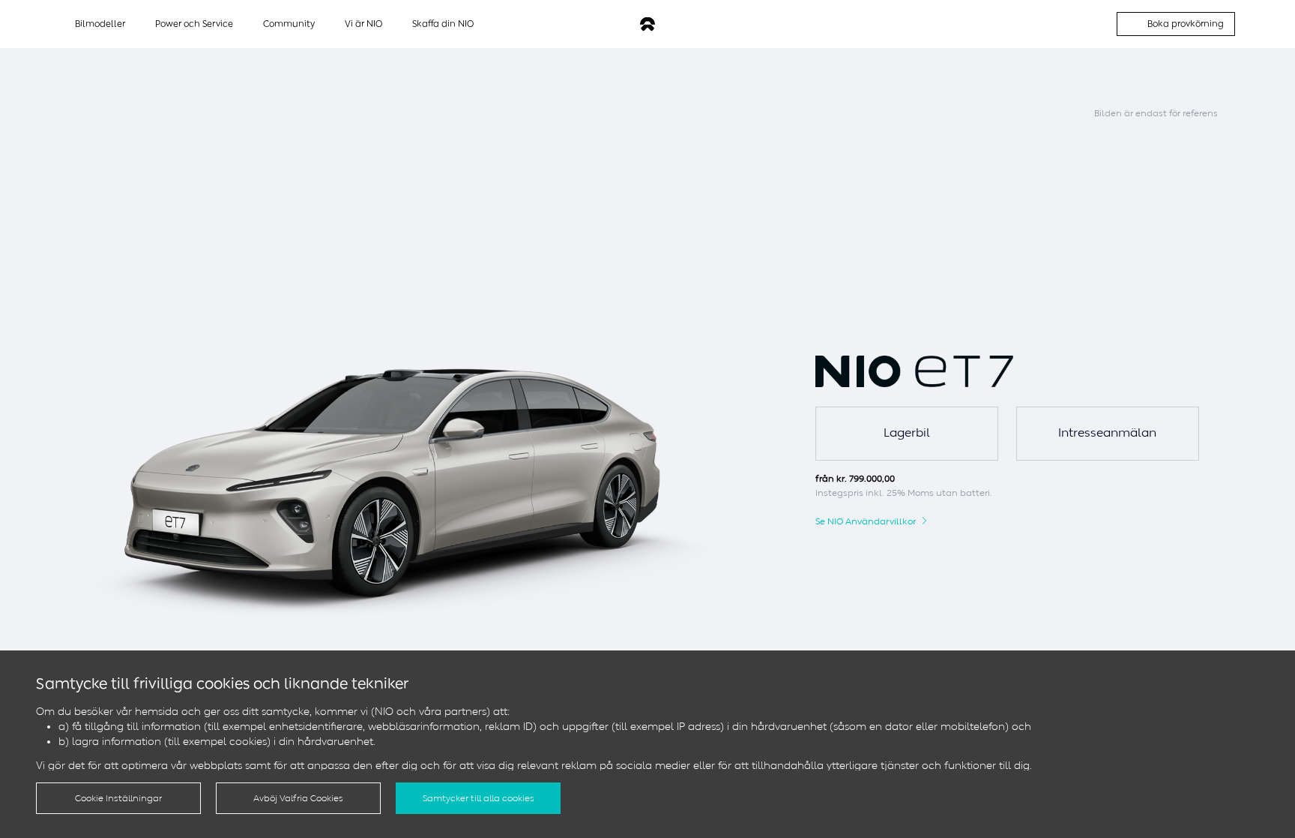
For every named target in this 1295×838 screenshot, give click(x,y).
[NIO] (647, 24)
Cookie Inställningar (118, 798)
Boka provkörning (1185, 24)
